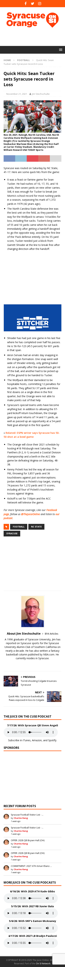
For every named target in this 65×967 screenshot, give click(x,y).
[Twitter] (32, 3)
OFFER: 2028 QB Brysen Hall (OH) (27, 840)
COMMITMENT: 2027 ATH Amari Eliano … (31, 866)
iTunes (27, 740)
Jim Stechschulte (41, 93)
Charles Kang (21, 818)
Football (19, 526)
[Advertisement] (34, 36)
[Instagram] (39, 3)
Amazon (37, 740)
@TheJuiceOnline (30, 514)
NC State (36, 526)
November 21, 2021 (16, 93)
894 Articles (51, 633)
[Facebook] (25, 3)
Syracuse (12, 533)
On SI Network (43, 963)
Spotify (52, 740)
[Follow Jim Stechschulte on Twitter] (32, 664)
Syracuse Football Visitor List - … (27, 814)
